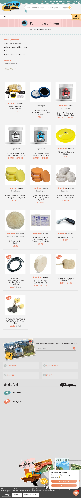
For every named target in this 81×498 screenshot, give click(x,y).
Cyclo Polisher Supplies (12, 43)
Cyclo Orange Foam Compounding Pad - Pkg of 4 (40, 197)
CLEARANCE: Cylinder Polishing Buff (65, 279)
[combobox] (48, 7)
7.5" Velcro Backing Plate (66, 153)
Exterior (36, 29)
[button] (40, 69)
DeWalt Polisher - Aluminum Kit (15, 108)
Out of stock (15, 91)
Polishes (7, 51)
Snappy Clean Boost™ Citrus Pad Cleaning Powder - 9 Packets (40, 239)
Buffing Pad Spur (65, 237)
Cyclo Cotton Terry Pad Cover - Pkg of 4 (65, 196)
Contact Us (70, 2)
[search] (69, 7)
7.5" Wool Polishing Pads (15, 242)
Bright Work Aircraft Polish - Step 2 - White (15, 154)
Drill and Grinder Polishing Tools (15, 47)
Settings (7, 495)
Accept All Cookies (30, 495)
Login (78, 2)
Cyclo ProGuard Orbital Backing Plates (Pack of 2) (40, 112)
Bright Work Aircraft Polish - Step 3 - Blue (40, 154)
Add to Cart (66, 135)
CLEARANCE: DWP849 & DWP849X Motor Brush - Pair (15, 321)
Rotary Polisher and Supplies (14, 55)
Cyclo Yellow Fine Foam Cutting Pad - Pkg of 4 (15, 196)
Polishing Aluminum (46, 29)
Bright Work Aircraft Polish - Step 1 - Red (65, 114)
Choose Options (65, 92)
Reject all (17, 495)
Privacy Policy (51, 491)
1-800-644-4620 (57, 2)
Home (30, 29)
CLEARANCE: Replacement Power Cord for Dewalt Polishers (15, 281)
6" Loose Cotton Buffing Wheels (40, 282)
